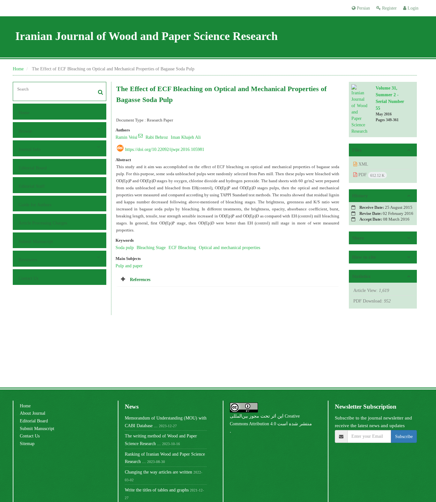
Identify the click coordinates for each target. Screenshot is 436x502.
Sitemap (27, 443)
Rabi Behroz (157, 137)
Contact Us (28, 278)
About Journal (32, 413)
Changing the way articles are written (158, 472)
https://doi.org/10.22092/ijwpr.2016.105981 (164, 149)
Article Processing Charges (43, 222)
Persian (363, 8)
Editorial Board (33, 167)
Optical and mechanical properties (229, 247)
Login (412, 8)
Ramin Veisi (126, 137)
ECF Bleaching (182, 247)
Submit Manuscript (36, 241)
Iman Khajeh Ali (186, 137)
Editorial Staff (32, 186)
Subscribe (404, 436)
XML (362, 164)
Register (389, 8)
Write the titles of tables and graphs (157, 489)
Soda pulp (125, 247)
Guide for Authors (35, 204)
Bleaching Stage (151, 247)
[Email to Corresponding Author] (140, 135)
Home (18, 68)
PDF (371, 175)
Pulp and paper (129, 265)
